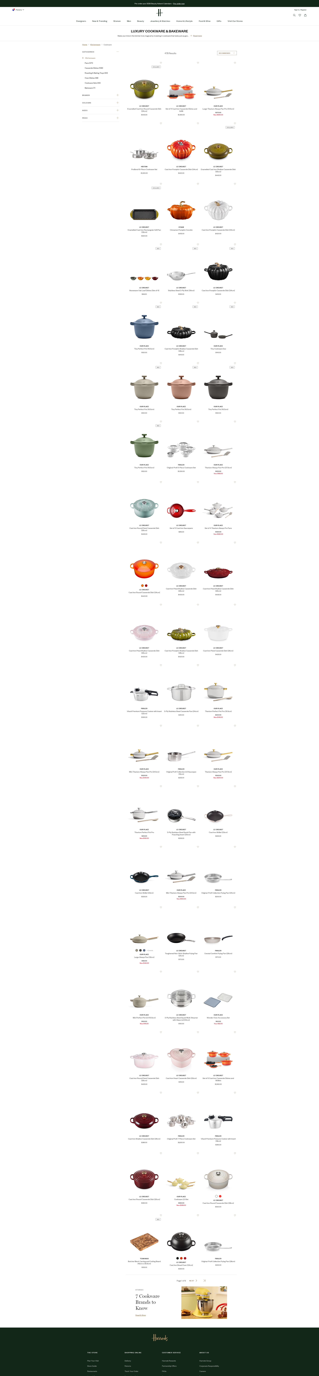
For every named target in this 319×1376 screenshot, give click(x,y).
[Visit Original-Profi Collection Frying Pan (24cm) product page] (218, 847)
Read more (197, 35)
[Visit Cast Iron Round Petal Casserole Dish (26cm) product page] (144, 482)
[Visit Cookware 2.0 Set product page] (181, 1153)
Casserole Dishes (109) (94, 68)
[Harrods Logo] (159, 1337)
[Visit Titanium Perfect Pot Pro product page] (144, 786)
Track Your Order (131, 1371)
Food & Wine (205, 21)
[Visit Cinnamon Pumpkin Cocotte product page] (181, 184)
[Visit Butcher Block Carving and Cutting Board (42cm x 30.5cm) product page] (144, 1215)
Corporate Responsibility (209, 1366)
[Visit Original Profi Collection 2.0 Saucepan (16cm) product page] (181, 725)
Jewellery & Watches (160, 21)
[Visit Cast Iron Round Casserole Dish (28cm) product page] (218, 1153)
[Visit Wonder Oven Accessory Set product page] (218, 971)
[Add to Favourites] (161, 63)
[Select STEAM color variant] (136, 950)
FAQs (164, 1371)
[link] (204, 1302)
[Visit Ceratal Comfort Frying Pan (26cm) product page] (218, 907)
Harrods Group (205, 1360)
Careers (202, 1371)
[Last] (204, 1280)
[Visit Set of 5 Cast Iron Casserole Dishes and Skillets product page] (218, 1032)
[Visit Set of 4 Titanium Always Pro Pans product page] (218, 482)
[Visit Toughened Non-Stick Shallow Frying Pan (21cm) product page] (181, 907)
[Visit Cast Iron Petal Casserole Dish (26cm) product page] (218, 604)
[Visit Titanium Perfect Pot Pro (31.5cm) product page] (218, 665)
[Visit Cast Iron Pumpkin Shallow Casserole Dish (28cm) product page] (181, 302)
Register (304, 9)
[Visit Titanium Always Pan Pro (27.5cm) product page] (218, 421)
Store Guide (92, 1366)
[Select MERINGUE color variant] (216, 1196)
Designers (81, 21)
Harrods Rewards (169, 1360)
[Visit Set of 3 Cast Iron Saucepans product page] (181, 482)
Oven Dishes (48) (91, 77)
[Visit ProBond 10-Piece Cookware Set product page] (144, 123)
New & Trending (99, 21)
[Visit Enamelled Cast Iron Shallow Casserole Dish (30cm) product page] (218, 123)
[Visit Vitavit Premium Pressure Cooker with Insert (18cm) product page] (218, 1092)
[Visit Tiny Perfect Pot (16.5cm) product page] (144, 302)
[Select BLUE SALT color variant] (144, 950)
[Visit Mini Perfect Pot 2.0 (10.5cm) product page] (144, 971)
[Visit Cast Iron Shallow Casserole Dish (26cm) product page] (144, 1092)
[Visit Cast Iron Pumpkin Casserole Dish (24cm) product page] (181, 123)
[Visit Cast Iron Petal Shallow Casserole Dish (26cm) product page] (181, 542)
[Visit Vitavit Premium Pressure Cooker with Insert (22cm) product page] (144, 665)
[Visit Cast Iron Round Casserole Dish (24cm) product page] (144, 542)
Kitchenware (90, 58)
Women (117, 21)
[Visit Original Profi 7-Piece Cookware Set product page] (181, 1092)
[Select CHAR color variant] (140, 950)
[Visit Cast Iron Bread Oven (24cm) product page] (181, 1215)
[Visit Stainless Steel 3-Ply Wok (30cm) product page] (181, 244)
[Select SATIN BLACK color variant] (177, 1258)
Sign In (296, 9)
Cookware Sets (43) (93, 82)
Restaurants (92, 1371)
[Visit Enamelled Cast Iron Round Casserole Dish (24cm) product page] (144, 63)
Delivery (128, 1360)
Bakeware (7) (90, 87)
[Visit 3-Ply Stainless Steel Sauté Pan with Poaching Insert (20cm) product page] (181, 786)
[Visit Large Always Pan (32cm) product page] (144, 907)
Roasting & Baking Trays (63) (96, 73)
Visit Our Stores (235, 21)
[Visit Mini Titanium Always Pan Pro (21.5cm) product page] (144, 725)
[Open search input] (294, 15)
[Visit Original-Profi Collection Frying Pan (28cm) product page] (218, 1215)
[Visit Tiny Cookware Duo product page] (218, 302)
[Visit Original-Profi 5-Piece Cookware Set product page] (181, 421)
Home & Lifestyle (184, 21)
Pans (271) (89, 63)
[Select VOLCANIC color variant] (142, 585)
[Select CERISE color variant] (146, 585)
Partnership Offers (169, 1366)
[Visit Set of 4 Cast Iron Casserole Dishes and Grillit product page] (181, 63)
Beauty (140, 21)
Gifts (219, 21)
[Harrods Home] (159, 12)
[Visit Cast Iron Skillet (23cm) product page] (218, 786)
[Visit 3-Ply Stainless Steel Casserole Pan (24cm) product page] (181, 665)
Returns (128, 1366)
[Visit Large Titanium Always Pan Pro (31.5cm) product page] (218, 63)
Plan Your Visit (93, 1360)
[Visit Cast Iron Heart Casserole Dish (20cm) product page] (181, 1032)
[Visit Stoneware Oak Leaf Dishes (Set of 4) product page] (144, 244)
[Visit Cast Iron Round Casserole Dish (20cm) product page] (144, 1153)
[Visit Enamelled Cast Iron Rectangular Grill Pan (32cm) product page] (144, 184)
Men (129, 21)
